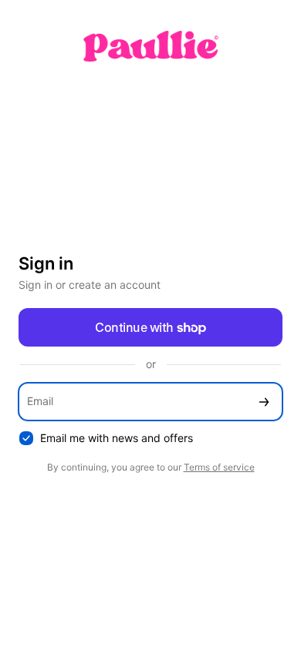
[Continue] (264, 401)
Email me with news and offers (116, 437)
